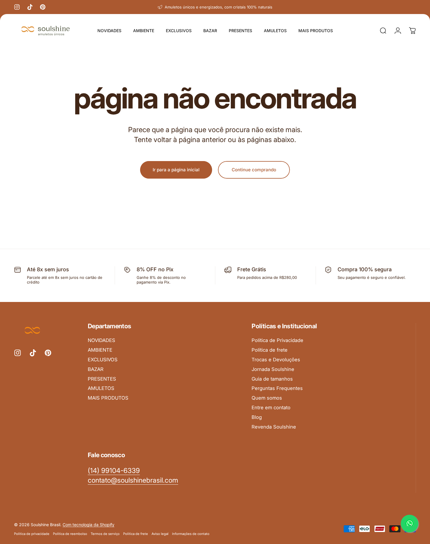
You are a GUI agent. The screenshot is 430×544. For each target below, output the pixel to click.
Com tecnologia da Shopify (88, 524)
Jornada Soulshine (273, 369)
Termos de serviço (105, 534)
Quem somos (267, 398)
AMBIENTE (100, 350)
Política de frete (270, 350)
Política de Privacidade (277, 340)
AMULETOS (101, 388)
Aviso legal (160, 534)
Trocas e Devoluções (276, 359)
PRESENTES (102, 379)
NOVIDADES (101, 340)
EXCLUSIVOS (103, 359)
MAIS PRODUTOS (108, 398)
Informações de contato (190, 534)
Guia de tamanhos (272, 379)
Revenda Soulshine (274, 427)
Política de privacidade (31, 534)
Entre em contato (271, 407)
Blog (257, 417)
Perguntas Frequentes (277, 388)
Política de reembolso (70, 534)
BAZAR (96, 369)
